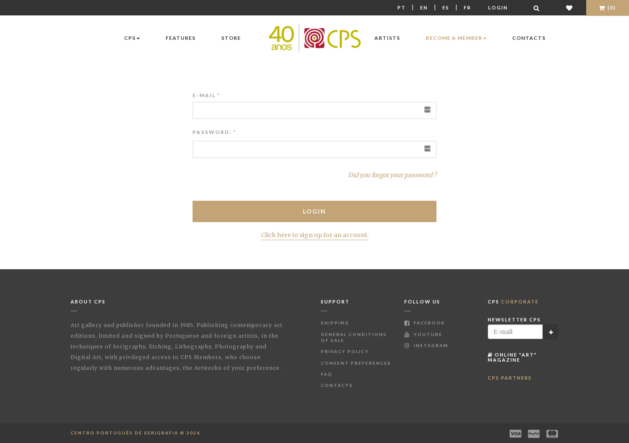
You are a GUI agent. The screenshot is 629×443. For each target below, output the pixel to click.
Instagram (430, 345)
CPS (130, 38)
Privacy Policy (345, 351)
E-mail (206, 95)
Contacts (529, 38)
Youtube (427, 334)
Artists (387, 38)
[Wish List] (569, 8)
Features (181, 38)
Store (231, 38)
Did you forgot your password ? (392, 175)
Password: (212, 132)
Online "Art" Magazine (512, 357)
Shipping (335, 322)
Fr (467, 7)
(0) (611, 7)
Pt (402, 7)
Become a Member (454, 38)
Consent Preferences (356, 363)
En (424, 7)
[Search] (537, 8)
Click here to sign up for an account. (314, 235)
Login (498, 7)
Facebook (428, 322)
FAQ (326, 374)
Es (445, 7)
